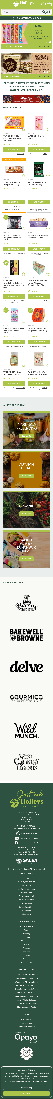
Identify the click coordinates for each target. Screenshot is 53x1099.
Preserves (26, 948)
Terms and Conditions (26, 1026)
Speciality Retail (26, 903)
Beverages (27, 959)
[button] (47, 42)
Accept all (26, 1093)
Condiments (26, 951)
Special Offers (26, 962)
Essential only (26, 1088)
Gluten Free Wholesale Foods (26, 975)
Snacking (26, 933)
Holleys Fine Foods (23, 4)
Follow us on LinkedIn (29, 838)
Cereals (27, 955)
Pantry (26, 944)
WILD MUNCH (20, 388)
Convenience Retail (26, 896)
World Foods (26, 941)
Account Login (26, 892)
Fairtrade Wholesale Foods (26, 993)
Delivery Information (26, 882)
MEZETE (44, 346)
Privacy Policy (26, 1019)
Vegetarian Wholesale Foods (26, 996)
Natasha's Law (26, 914)
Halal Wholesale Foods (26, 1007)
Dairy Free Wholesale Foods (26, 989)
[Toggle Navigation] (3, 4)
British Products (26, 926)
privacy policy (42, 1081)
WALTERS (45, 300)
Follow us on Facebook (29, 843)
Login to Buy (14, 149)
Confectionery (26, 937)
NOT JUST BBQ (20, 253)
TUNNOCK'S (20, 154)
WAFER (45, 154)
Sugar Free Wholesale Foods (26, 978)
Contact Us (26, 885)
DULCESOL (20, 209)
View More (44, 46)
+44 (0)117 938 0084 (28, 826)
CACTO (20, 346)
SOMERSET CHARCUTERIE (17, 301)
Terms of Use (26, 1023)
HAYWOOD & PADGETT (42, 253)
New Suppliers (26, 910)
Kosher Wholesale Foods (26, 1003)
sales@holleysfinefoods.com (29, 828)
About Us (26, 878)
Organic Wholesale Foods (26, 985)
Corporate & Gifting (26, 907)
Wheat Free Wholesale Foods (26, 982)
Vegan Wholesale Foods (26, 1000)
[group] (26, 33)
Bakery (26, 930)
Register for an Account (26, 889)
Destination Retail (26, 900)
